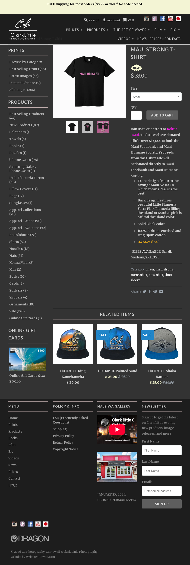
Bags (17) (16, 196)
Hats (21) (16, 256)
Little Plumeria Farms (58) (26, 180)
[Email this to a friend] (160, 291)
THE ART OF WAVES (131, 30)
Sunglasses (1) (20, 203)
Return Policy (63, 443)
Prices (156, 39)
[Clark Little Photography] (28, 29)
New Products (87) (24, 125)
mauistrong (164, 269)
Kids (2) (15, 269)
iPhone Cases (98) (23, 160)
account (113, 20)
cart (130, 20)
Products (98, 30)
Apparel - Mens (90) (25, 221)
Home (13, 418)
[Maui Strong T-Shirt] (89, 81)
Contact (173, 39)
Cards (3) (16, 283)
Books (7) (17, 146)
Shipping (60, 429)
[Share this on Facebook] (149, 291)
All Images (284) (22, 90)
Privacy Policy (63, 436)
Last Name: (150, 461)
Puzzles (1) (18, 153)
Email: (147, 482)
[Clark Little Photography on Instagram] (146, 20)
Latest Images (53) (24, 76)
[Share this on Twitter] (144, 291)
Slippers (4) (18, 297)
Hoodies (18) (19, 249)
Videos (126, 39)
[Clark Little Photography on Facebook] (162, 20)
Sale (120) (17, 311)
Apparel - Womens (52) (27, 228)
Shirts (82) (17, 242)
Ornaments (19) (22, 304)
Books (13, 438)
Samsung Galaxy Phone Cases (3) (22, 169)
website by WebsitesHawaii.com (33, 557)
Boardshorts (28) (23, 235)
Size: (134, 88)
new (152, 275)
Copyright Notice (65, 449)
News (142, 39)
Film (160, 30)
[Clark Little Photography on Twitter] (154, 20)
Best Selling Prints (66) (27, 69)
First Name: (151, 441)
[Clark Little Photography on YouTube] (170, 20)
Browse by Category (25, 62)
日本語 (12, 485)
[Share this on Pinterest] (154, 291)
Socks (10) (17, 276)
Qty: (134, 107)
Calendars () (19, 132)
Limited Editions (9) (25, 83)
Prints (74, 30)
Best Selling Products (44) (26, 116)
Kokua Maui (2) (21, 263)
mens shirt (139, 275)
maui (150, 269)
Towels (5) (17, 139)
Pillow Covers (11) (23, 189)
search (94, 20)
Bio (175, 30)
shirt (159, 275)
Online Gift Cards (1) (25, 318)
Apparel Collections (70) (25, 212)
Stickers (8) (18, 290)
